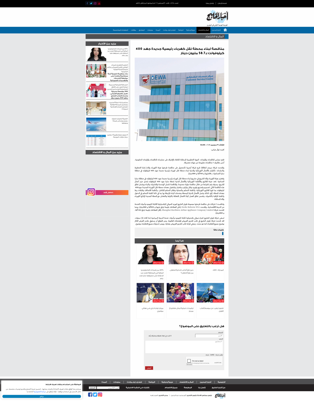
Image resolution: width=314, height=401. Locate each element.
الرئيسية (221, 382)
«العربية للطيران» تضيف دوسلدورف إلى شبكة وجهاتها (120, 121)
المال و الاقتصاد (203, 30)
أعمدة (158, 30)
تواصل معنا (210, 3)
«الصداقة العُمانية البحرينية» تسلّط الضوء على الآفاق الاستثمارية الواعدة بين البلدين (117, 91)
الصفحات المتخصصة (120, 30)
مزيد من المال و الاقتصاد (107, 152)
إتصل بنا (201, 388)
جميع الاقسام (171, 388)
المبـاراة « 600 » (217, 270)
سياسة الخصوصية (40, 392)
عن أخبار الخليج (218, 388)
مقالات (133, 30)
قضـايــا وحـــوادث (169, 30)
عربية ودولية (190, 30)
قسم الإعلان (222, 3)
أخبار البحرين (216, 30)
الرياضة (180, 30)
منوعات (150, 30)
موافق (42, 396)
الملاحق (141, 30)
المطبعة (188, 388)
